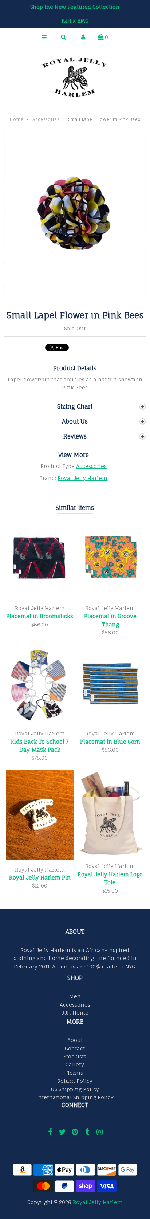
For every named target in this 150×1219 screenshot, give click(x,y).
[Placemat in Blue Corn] (110, 722)
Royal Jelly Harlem (82, 478)
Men (75, 996)
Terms (75, 1073)
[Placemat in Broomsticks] (40, 596)
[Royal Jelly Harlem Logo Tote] (110, 854)
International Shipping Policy (75, 1097)
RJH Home (74, 1013)
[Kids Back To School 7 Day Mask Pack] (40, 722)
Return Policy (74, 1081)
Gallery (75, 1064)
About (75, 1040)
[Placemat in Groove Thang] (110, 596)
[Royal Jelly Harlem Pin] (40, 857)
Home (17, 119)
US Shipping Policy (75, 1089)
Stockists (75, 1056)
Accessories (45, 119)
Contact (75, 1048)
